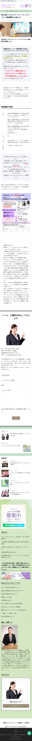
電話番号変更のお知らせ (8, 552)
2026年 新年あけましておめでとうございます (14, 548)
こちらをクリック (16, 706)
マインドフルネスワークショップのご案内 (20, 483)
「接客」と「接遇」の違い (9, 613)
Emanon (19, 738)
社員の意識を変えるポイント (9, 594)
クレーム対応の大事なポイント (10, 587)
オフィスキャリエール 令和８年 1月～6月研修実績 (15, 537)
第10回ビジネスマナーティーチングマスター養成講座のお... (20, 493)
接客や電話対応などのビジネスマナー (12, 590)
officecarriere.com (15, 19)
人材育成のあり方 (6, 600)
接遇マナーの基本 (6, 597)
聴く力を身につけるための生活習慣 (11, 603)
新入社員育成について (7, 616)
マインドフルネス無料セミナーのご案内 (20, 473)
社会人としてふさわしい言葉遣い (11, 607)
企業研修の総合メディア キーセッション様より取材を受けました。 (15, 556)
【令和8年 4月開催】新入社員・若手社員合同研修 (14, 543)
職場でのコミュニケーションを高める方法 (13, 610)
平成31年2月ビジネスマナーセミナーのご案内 (20, 463)
